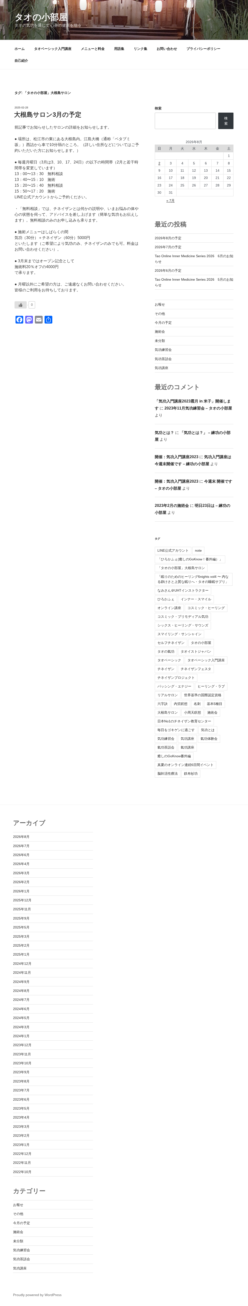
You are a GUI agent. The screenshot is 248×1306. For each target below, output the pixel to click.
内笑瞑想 (180, 704)
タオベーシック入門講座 (52, 49)
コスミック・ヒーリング (206, 608)
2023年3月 (21, 1126)
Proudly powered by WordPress (37, 1295)
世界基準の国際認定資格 (202, 695)
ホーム (20, 49)
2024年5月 (21, 1018)
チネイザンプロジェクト (176, 678)
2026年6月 (21, 855)
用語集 (119, 49)
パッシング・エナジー (174, 686)
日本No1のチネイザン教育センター (184, 721)
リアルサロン (167, 695)
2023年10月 (22, 1063)
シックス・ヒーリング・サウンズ (182, 625)
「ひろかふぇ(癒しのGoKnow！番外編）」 (190, 559)
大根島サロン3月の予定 (47, 114)
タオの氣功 (165, 651)
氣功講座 (187, 747)
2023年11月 (22, 1054)
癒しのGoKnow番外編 (174, 756)
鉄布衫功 (191, 773)
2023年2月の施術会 (172, 505)
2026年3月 (21, 873)
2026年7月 (21, 846)
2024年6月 (21, 1009)
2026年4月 (21, 864)
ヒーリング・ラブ (211, 686)
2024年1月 (21, 1036)
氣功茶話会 (165, 747)
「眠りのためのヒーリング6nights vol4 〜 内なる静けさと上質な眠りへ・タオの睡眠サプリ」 (193, 579)
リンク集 (140, 49)
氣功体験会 (209, 739)
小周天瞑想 (192, 712)
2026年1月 (21, 891)
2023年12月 (22, 1045)
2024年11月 (22, 972)
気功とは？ (164, 433)
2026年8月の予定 (168, 238)
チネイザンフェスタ (196, 669)
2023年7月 (21, 1090)
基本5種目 (214, 704)
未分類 (160, 341)
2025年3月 (21, 936)
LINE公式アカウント (173, 550)
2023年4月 (21, 1117)
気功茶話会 (163, 359)
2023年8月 (21, 1081)
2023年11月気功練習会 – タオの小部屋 (198, 408)
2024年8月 (21, 991)
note (198, 550)
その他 (160, 314)
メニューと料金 (93, 49)
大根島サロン (167, 712)
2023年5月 (21, 1108)
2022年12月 (22, 1154)
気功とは (208, 730)
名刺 (197, 704)
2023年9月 (21, 1072)
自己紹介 (21, 60)
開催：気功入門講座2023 (176, 457)
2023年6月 (21, 1099)
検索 (158, 108)
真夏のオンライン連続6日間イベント (185, 765)
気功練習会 (163, 350)
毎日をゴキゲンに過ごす (176, 730)
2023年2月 (21, 1135)
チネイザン (165, 669)
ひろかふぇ (165, 599)
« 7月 (170, 200)
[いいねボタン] (21, 305)
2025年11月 (22, 909)
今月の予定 (163, 323)
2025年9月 (21, 918)
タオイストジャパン (196, 651)
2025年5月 (21, 927)
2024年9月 (21, 982)
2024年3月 (21, 1027)
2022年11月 (22, 1163)
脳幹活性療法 (167, 773)
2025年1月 (21, 954)
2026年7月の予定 (168, 247)
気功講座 (161, 368)
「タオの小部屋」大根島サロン (181, 568)
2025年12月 (22, 900)
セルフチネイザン (171, 643)
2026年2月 (21, 882)
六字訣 (162, 704)
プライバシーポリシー (203, 49)
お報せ (160, 304)
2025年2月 (21, 945)
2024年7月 (21, 1000)
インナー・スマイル (196, 599)
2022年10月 (22, 1172)
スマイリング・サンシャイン (179, 634)
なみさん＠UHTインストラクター (183, 590)
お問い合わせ (167, 49)
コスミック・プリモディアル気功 (182, 616)
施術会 (160, 331)
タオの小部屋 (41, 17)
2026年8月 (21, 837)
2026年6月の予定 (168, 270)
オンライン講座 (169, 608)
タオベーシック (169, 660)
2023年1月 (21, 1145)
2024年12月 (22, 964)
